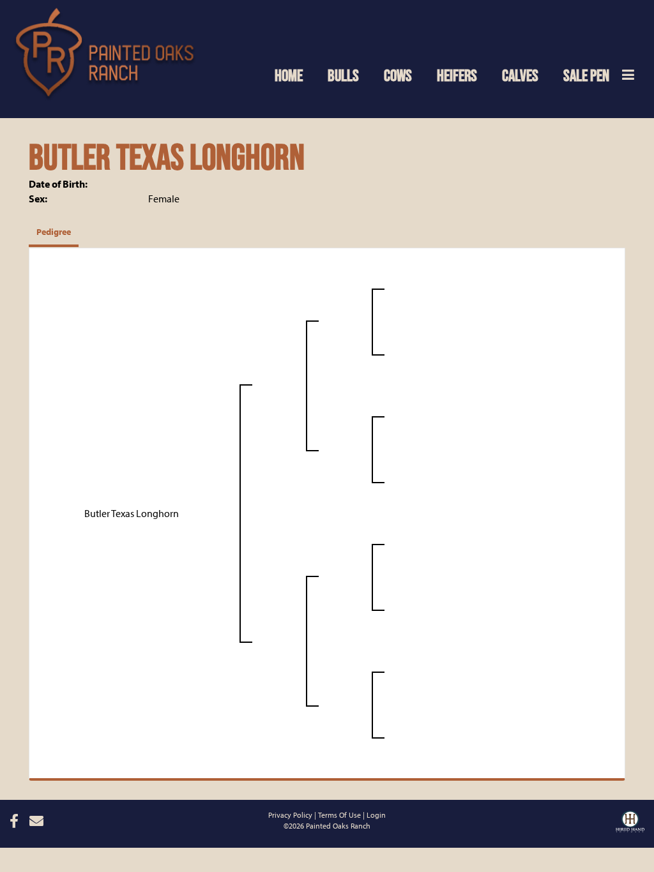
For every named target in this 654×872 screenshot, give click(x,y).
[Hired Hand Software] (630, 819)
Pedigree (53, 231)
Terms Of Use (339, 815)
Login (376, 815)
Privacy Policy (290, 815)
